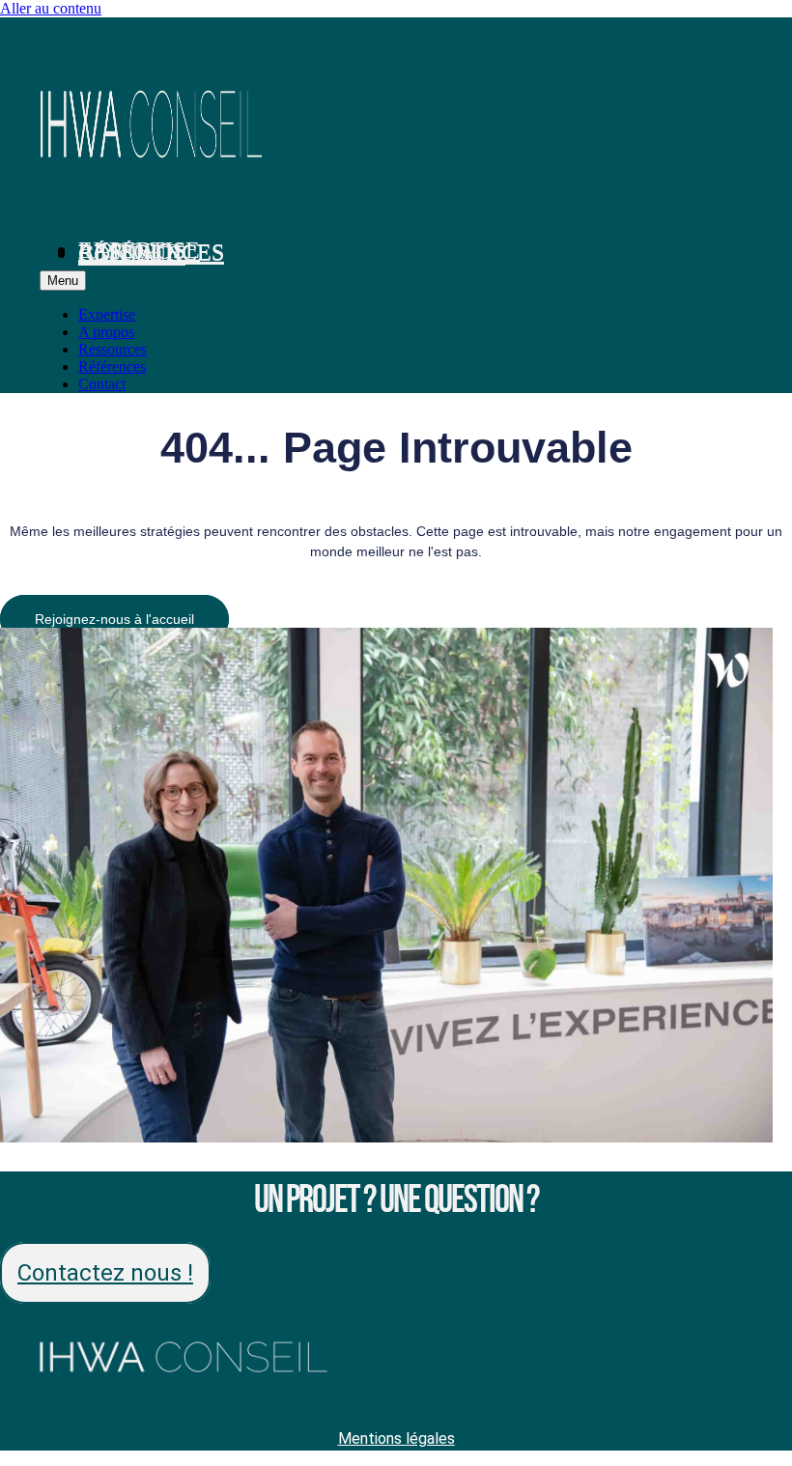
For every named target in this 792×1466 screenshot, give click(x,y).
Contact (131, 254)
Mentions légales (396, 1438)
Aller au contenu (50, 8)
